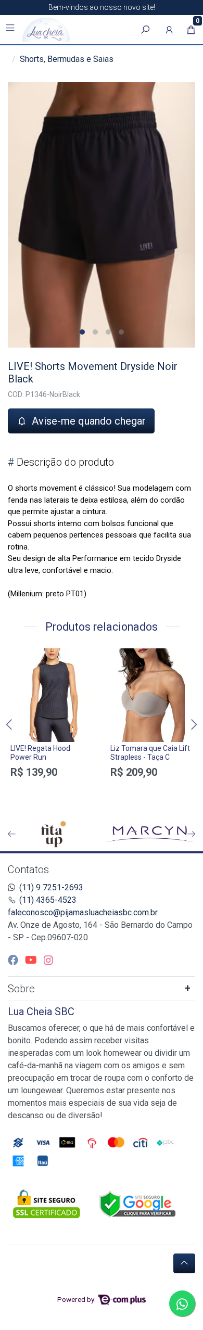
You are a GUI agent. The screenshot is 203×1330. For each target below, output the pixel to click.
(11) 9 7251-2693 (51, 887)
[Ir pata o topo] (184, 1263)
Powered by (76, 1299)
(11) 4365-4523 (48, 900)
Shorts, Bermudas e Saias (66, 59)
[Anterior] (11, 834)
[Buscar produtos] (145, 29)
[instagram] (48, 960)
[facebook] (14, 960)
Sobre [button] (21, 988)
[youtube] (32, 960)
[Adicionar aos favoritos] (23, 657)
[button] (169, 29)
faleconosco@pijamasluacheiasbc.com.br (83, 912)
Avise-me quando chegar (87, 421)
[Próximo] (191, 834)
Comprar (51, 790)
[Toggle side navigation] (11, 29)
